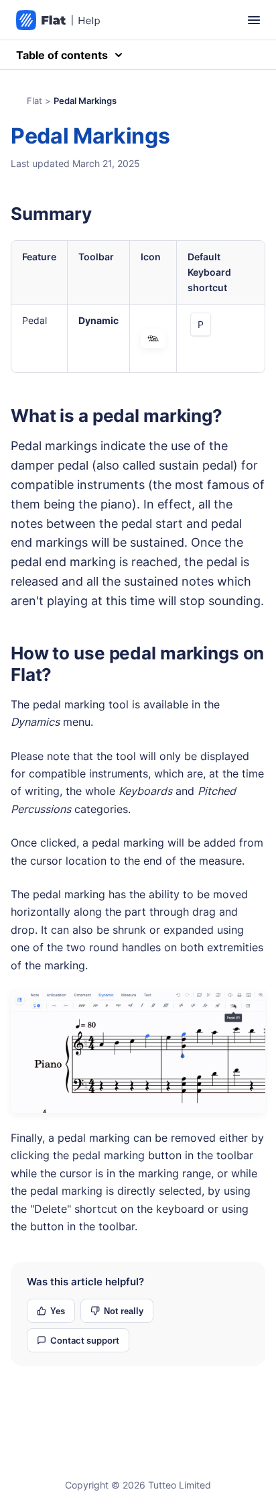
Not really (123, 1311)
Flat (34, 100)
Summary (51, 213)
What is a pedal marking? (116, 415)
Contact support (84, 1340)
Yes (57, 1311)
